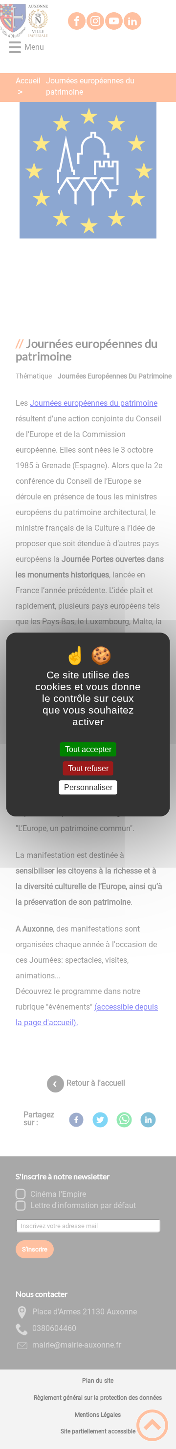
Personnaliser (88, 787)
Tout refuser (88, 768)
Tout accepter (88, 749)
